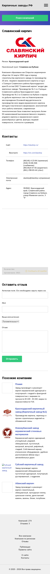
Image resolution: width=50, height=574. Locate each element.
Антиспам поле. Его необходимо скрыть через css (24, 291)
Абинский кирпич (24, 483)
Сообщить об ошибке (37, 271)
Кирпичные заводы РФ (17, 5)
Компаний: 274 (25, 521)
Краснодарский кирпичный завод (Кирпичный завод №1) (31, 410)
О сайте (25, 555)
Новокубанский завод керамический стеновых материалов (28, 431)
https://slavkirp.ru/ (30, 145)
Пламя (18, 384)
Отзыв (4, 327)
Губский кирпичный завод (29, 464)
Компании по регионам (25, 539)
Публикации (25, 547)
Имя (4, 303)
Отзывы (25, 541)
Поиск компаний (25, 18)
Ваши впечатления (10, 317)
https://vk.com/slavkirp (32, 153)
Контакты (25, 558)
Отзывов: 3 (25, 523)
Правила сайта (25, 550)
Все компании (25, 536)
